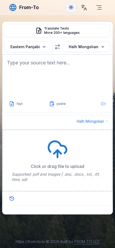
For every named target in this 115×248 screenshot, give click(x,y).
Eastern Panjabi (25, 46)
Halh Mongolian (83, 46)
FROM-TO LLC (86, 241)
